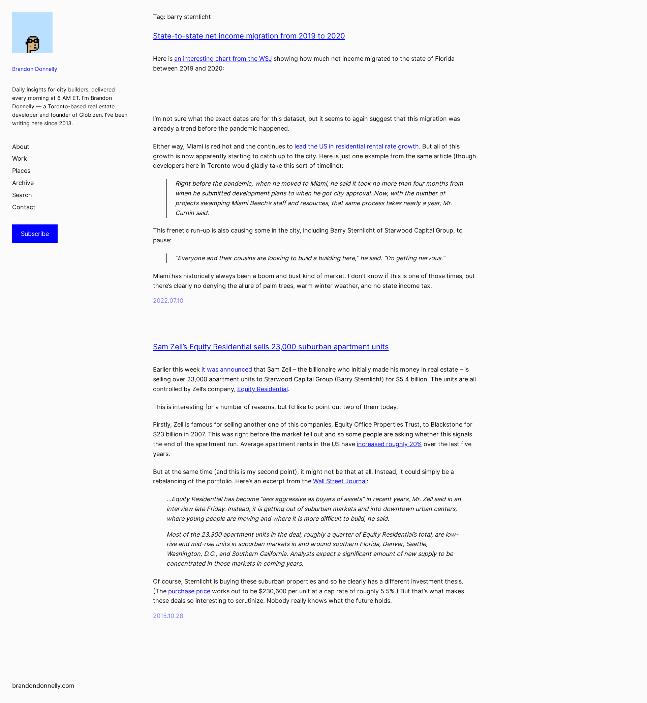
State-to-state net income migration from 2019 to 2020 (249, 35)
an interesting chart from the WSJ (223, 58)
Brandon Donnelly (34, 69)
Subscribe (35, 233)
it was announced (227, 369)
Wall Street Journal (340, 481)
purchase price (189, 591)
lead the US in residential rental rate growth (357, 146)
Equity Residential (262, 389)
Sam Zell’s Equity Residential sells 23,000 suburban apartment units (271, 346)
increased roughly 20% (389, 444)
